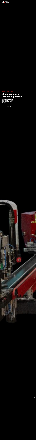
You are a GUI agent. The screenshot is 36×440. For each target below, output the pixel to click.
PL (9, 438)
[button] (31, 398)
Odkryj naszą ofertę (6, 106)
